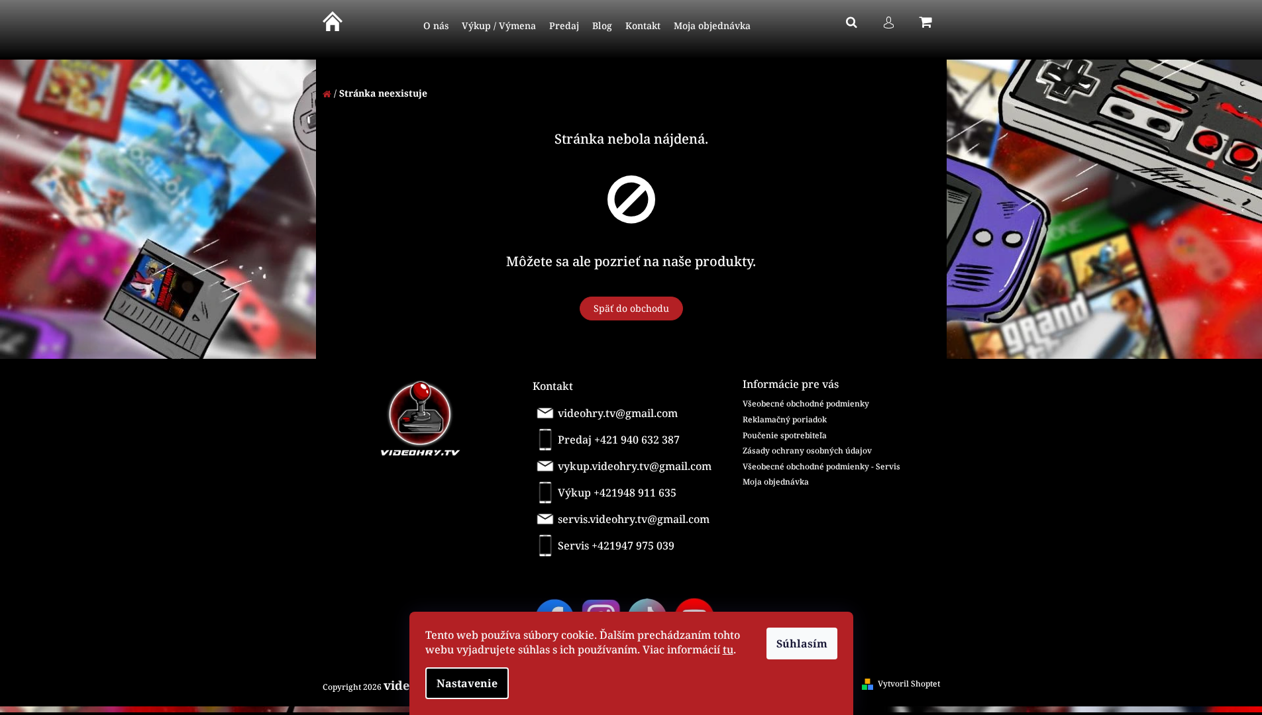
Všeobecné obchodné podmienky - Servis (821, 466)
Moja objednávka (776, 481)
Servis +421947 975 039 (616, 545)
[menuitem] (436, 26)
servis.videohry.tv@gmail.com (634, 519)
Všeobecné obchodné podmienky (806, 403)
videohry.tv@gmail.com (618, 413)
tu (728, 649)
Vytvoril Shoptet (909, 683)
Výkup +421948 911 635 (617, 492)
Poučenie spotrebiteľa (785, 435)
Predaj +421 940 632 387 (619, 439)
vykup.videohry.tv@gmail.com (634, 466)
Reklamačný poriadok (785, 419)
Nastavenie (467, 683)
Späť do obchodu (631, 308)
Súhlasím (801, 643)
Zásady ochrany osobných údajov (807, 450)
